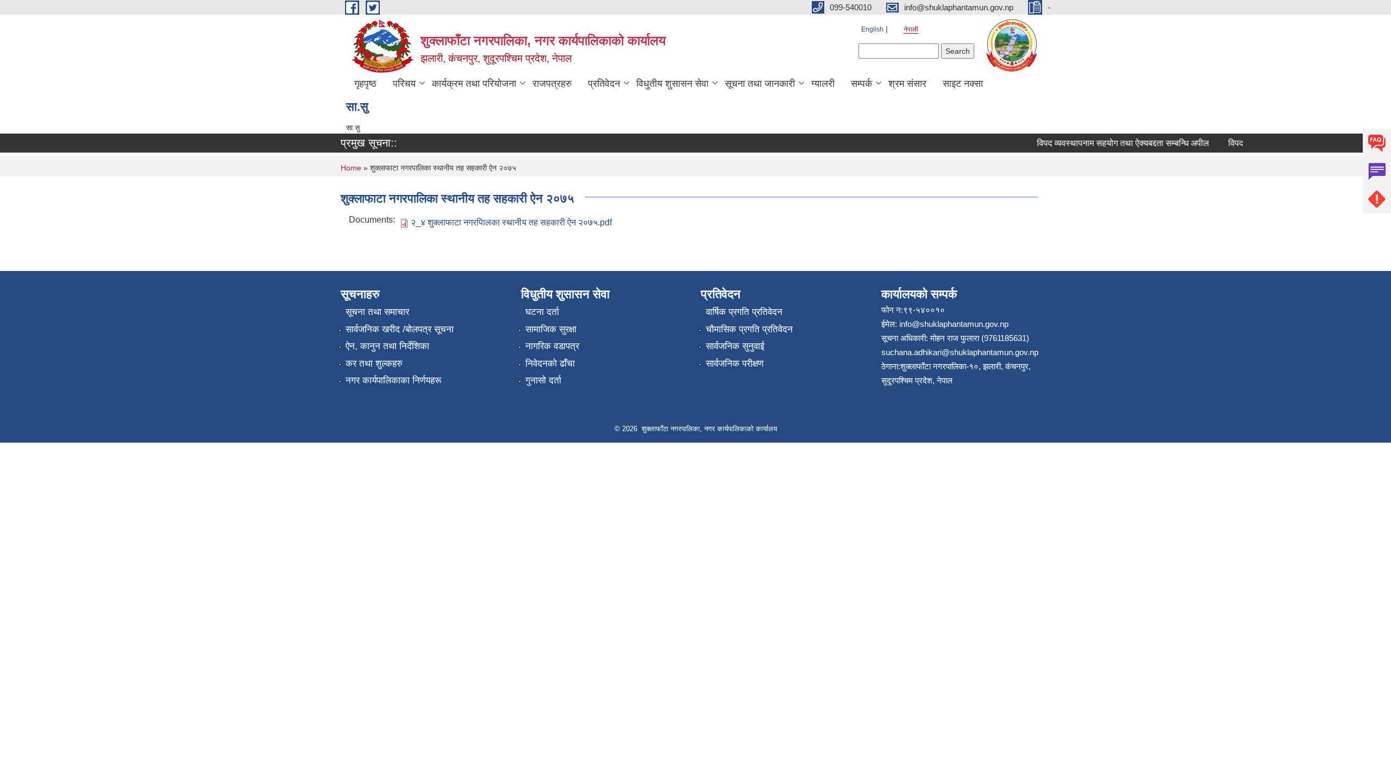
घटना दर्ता (542, 312)
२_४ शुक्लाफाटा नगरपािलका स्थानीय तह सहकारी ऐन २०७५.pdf (511, 222)
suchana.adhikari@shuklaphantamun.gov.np (959, 352)
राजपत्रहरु (552, 83)
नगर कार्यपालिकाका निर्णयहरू (393, 380)
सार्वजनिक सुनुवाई (735, 346)
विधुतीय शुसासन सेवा (672, 83)
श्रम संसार (907, 83)
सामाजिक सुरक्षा (551, 329)
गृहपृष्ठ (365, 83)
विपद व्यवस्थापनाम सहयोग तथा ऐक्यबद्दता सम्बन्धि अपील (1113, 143)
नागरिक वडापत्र (552, 346)
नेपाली (911, 29)
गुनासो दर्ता (543, 380)
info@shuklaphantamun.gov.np (953, 324)
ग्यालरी (823, 83)
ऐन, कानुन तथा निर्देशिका (387, 346)
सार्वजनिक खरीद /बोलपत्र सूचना (400, 329)
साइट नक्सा (963, 83)
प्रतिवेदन (604, 83)
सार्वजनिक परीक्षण (734, 363)
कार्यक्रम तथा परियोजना (474, 83)
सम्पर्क (861, 83)
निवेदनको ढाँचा (550, 363)
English (872, 29)
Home (351, 167)
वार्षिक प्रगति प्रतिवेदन (744, 312)
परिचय (404, 83)
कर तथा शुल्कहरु (374, 363)
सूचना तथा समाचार (377, 312)
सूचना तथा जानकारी (760, 83)
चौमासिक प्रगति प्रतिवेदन (749, 329)
